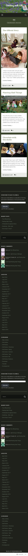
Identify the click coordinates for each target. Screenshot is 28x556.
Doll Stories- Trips (6, 354)
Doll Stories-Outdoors (7, 359)
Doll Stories (5, 344)
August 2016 (5, 317)
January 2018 (5, 286)
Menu (2, 15)
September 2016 (6, 315)
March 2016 (5, 329)
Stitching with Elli (14, 5)
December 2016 (6, 308)
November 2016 (6, 310)
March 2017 (5, 301)
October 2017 (5, 291)
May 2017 (4, 298)
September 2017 (6, 294)
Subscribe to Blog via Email (10, 195)
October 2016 (5, 313)
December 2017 (6, 289)
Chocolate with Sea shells (9, 138)
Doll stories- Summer (7, 352)
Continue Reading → (8, 80)
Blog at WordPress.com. (14, 551)
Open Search (25, 15)
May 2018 (4, 282)
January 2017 (5, 306)
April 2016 (4, 327)
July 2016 (4, 320)
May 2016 (4, 325)
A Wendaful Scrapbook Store (9, 224)
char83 (7, 261)
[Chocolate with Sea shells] (14, 150)
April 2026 (4, 277)
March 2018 (5, 284)
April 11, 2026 (7, 85)
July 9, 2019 (6, 130)
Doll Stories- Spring (7, 349)
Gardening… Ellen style (7, 226)
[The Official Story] (14, 51)
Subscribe (5, 206)
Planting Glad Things (12, 92)
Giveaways (4, 361)
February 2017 (5, 303)
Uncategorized (5, 366)
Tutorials (4, 363)
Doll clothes (5, 342)
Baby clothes (5, 340)
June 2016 (5, 322)
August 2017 (5, 296)
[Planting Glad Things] (14, 104)
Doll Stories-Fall (6, 356)
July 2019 (4, 279)
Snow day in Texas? (7, 228)
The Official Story (11, 30)
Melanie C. (8, 254)
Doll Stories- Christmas (8, 347)
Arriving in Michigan (17, 254)
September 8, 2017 (8, 174)
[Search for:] (14, 238)
